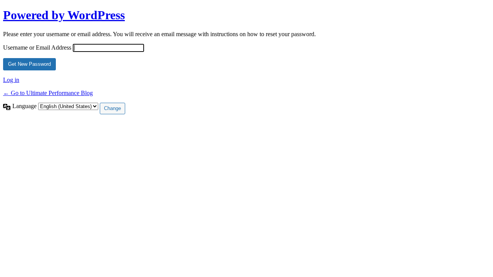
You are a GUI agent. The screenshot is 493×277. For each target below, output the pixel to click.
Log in (11, 80)
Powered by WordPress (64, 15)
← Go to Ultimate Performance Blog (48, 93)
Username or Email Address (37, 47)
